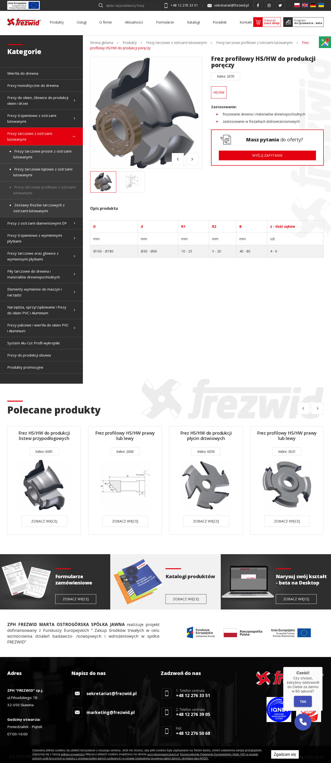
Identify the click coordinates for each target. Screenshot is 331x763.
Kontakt (246, 22)
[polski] (297, 5)
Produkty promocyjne (25, 367)
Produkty (57, 22)
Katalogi (193, 22)
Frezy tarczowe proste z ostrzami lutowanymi (42, 154)
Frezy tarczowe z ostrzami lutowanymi (29, 136)
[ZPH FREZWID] (24, 21)
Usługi (82, 22)
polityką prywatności (73, 754)
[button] (302, 722)
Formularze (165, 22)
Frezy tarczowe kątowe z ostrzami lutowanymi (42, 172)
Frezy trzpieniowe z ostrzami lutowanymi (31, 118)
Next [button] (192, 159)
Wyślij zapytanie (267, 155)
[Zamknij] (322, 667)
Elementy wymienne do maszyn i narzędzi (34, 292)
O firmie (105, 22)
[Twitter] (280, 5)
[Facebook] (258, 5)
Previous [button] (178, 159)
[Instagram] (269, 5)
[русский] (321, 5)
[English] (305, 5)
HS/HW (218, 92)
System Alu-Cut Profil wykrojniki (33, 343)
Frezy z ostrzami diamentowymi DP (37, 223)
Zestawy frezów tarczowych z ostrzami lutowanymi (39, 208)
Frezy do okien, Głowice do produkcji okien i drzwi (37, 100)
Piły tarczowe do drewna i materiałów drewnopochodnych (33, 274)
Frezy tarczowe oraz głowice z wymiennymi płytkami (33, 256)
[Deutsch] (313, 5)
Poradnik (220, 22)
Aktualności (134, 22)
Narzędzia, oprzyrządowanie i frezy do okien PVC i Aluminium (36, 310)
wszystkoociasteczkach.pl (163, 754)
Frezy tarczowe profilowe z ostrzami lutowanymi (44, 190)
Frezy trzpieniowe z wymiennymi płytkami (34, 238)
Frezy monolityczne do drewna (33, 85)
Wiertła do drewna (22, 73)
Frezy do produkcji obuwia (29, 355)
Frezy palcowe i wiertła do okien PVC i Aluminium (38, 328)
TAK (303, 701)
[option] (146, 113)
